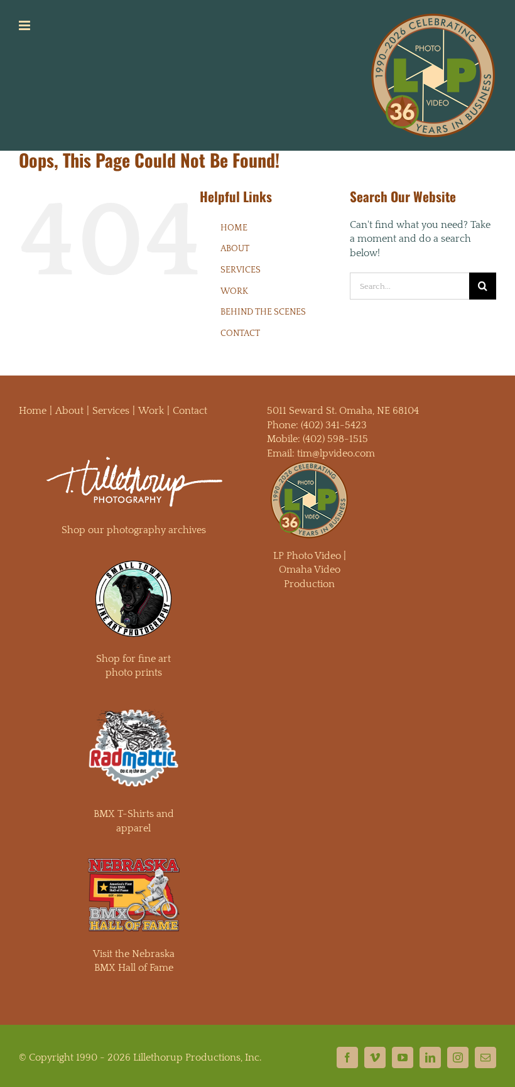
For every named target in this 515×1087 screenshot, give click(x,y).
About (69, 410)
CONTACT (240, 333)
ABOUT (234, 249)
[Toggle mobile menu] (25, 25)
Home (32, 410)
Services (110, 410)
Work (151, 410)
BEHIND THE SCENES (263, 312)
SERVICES (240, 270)
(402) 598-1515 (335, 439)
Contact (190, 410)
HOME (233, 228)
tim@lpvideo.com (336, 453)
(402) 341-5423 (334, 425)
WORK (234, 291)
